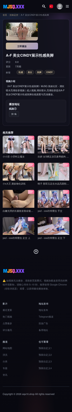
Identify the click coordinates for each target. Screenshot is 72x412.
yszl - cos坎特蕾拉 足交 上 (16, 238)
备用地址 (43, 330)
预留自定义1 (45, 348)
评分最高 (7, 330)
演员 (5, 354)
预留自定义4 (45, 368)
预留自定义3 (45, 361)
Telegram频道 (46, 316)
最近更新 (7, 310)
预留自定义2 (45, 354)
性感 (21, 72)
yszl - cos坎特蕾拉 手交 (50, 210)
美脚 (39, 72)
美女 (30, 72)
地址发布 (43, 310)
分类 (5, 361)
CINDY (49, 72)
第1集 (14, 113)
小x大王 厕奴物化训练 (14, 183)
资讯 (5, 374)
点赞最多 (7, 323)
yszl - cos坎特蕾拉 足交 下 (51, 238)
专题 (5, 368)
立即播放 (22, 46)
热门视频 (7, 316)
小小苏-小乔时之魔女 (14, 156)
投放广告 (43, 323)
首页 (5, 14)
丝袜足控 (14, 14)
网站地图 (7, 348)
